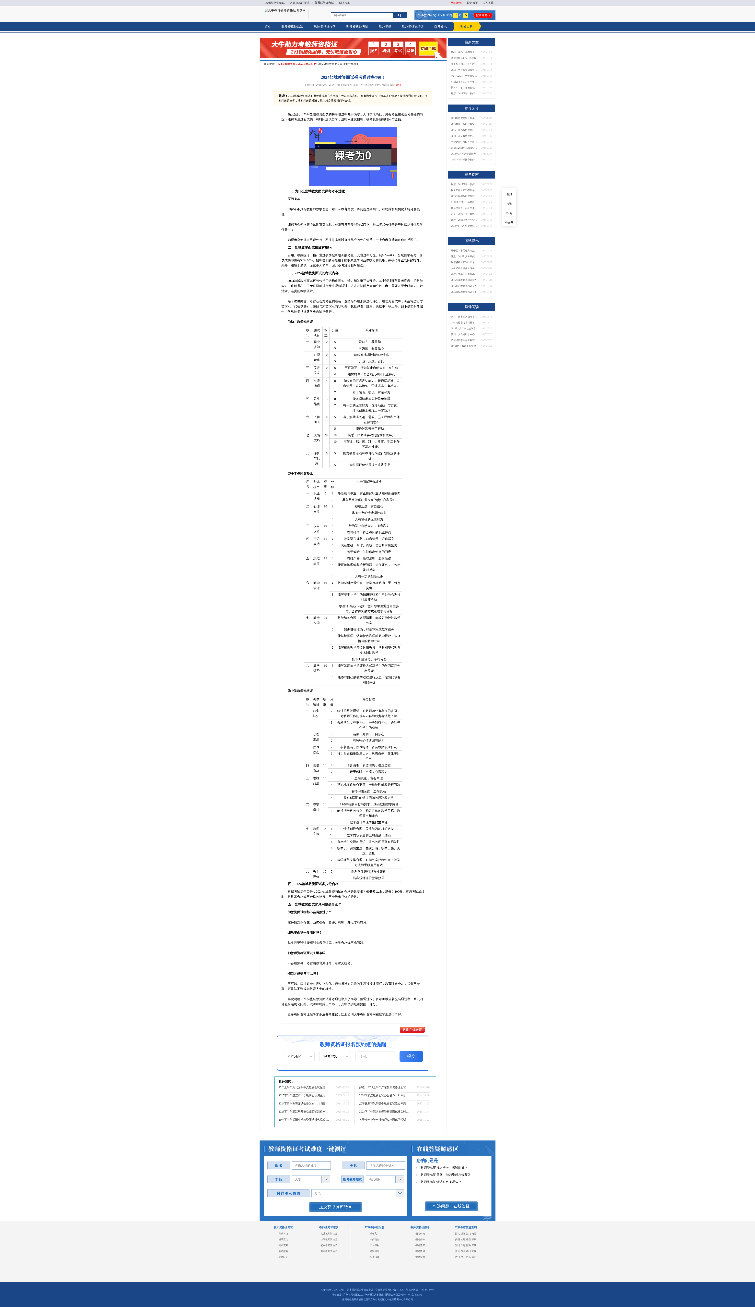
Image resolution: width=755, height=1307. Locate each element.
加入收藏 (488, 2)
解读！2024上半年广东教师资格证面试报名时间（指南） (384, 1087)
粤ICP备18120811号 (398, 1289)
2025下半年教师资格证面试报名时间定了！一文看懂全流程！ (465, 196)
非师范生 (374, 1239)
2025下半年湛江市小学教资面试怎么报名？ (304, 1095)
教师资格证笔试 (275, 2)
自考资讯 (440, 26)
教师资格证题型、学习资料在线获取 (446, 1167)
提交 (411, 1056)
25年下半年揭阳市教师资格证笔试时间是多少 (465, 159)
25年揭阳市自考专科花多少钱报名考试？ (465, 340)
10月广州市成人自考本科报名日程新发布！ (465, 316)
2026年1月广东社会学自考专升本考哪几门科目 (465, 328)
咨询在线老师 (412, 1029)
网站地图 (456, 2)
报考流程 (420, 1245)
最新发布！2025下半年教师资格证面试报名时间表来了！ (465, 208)
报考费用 (420, 1251)
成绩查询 (283, 1239)
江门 (468, 1233)
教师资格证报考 (325, 26)
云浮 (474, 1251)
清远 (457, 1251)
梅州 (468, 1251)
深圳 (474, 1239)
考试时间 (374, 1251)
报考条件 (420, 1239)
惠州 (474, 1257)
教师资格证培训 (413, 26)
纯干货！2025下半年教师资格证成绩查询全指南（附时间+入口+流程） (465, 64)
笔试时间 (283, 1257)
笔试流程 (283, 1245)
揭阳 (457, 1239)
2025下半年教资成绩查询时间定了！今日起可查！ (465, 69)
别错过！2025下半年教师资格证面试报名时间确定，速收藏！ (465, 202)
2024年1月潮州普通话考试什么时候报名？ (465, 153)
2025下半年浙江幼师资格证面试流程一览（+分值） (304, 1111)
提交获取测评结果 (335, 1207)
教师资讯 (385, 26)
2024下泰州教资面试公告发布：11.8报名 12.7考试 (304, 1103)
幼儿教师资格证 (329, 1233)
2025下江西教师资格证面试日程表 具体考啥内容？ (465, 130)
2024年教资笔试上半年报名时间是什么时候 (465, 118)
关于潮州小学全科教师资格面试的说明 (382, 1119)
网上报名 (344, 2)
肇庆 (468, 1239)
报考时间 (420, 1233)
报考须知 (420, 1257)
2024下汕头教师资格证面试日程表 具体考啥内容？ (465, 136)
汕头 (457, 1233)
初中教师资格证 (329, 1245)
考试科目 (283, 1233)
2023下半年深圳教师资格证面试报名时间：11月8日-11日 (384, 1111)
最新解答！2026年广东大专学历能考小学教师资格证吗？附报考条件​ (465, 262)
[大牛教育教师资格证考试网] (285, 10)
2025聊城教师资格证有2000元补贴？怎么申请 (465, 292)
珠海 (463, 1245)
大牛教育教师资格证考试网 (374, 84)
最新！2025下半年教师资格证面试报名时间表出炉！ (465, 93)
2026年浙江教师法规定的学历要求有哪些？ (465, 124)
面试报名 (310, 64)
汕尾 (463, 1239)
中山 (468, 1257)
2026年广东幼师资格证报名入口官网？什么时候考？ (465, 225)
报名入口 (374, 1233)
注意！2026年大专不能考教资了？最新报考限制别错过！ (465, 256)
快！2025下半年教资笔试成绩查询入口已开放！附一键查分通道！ (465, 87)
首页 (268, 26)
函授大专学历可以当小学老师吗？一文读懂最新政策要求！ (465, 274)
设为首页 (472, 2)
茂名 (463, 1251)
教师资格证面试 (299, 2)
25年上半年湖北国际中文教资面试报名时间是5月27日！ (304, 1087)
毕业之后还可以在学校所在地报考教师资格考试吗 (465, 142)
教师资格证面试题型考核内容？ (443, 1182)
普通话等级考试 (324, 2)
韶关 (468, 1245)
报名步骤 (374, 1257)
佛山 (463, 1257)
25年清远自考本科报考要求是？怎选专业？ (465, 322)
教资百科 (466, 26)
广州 (457, 1257)
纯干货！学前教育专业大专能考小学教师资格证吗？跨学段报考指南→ (465, 250)
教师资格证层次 (292, 26)
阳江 (474, 1245)
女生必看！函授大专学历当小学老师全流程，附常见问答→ (465, 268)
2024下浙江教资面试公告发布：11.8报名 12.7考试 (384, 1095)
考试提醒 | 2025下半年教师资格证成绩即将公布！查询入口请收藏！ (465, 58)
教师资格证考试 (357, 26)
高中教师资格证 (329, 1251)
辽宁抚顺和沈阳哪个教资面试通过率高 (382, 1103)
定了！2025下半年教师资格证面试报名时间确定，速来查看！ (465, 214)
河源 (474, 1233)
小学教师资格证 (329, 1239)
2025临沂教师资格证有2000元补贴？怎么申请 (465, 286)
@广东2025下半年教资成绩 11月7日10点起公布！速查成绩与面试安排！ (465, 75)
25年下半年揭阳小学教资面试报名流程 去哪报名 (304, 1119)
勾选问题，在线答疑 (451, 1206)
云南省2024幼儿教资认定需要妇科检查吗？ (465, 147)
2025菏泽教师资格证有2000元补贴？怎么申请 (465, 280)
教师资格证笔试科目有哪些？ (441, 1174)
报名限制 (374, 1245)
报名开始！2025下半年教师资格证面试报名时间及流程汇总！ (465, 190)
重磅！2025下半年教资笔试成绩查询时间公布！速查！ (465, 52)
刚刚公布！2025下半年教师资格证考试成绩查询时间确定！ (465, 81)
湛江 (463, 1233)
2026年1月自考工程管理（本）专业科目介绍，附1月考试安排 (465, 346)
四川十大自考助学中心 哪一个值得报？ (465, 334)
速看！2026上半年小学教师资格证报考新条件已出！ (465, 219)
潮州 (457, 1245)
